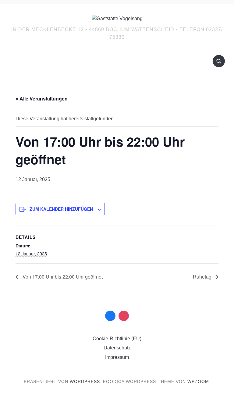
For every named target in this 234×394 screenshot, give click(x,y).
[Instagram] (123, 316)
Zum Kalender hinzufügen (61, 209)
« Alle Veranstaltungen (42, 98)
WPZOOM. (199, 381)
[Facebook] (110, 316)
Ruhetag (203, 276)
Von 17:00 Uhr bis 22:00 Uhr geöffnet (62, 276)
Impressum (117, 357)
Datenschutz (117, 347)
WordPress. (85, 381)
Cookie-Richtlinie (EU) (117, 338)
